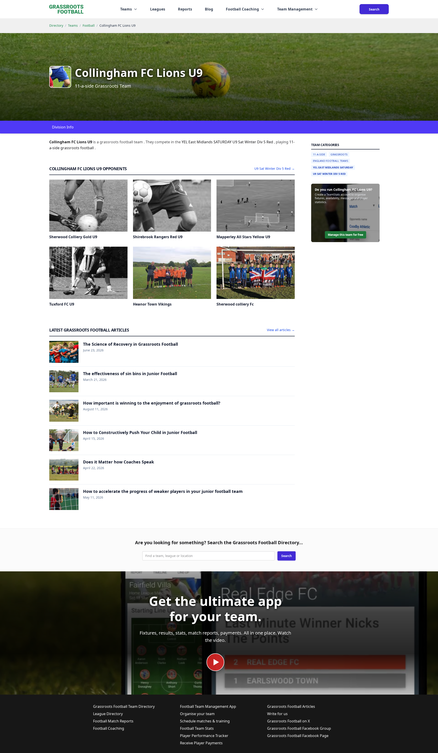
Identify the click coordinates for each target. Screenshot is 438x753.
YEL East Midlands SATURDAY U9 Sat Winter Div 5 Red (228, 141)
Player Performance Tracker (204, 735)
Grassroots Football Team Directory (124, 706)
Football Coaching (108, 728)
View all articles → (281, 330)
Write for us (277, 713)
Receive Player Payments (201, 742)
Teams (73, 25)
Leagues (157, 9)
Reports (185, 9)
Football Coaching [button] (242, 9)
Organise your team (197, 713)
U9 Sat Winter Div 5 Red (329, 174)
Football (89, 25)
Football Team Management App (208, 706)
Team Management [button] (295, 9)
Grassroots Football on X (288, 721)
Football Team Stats (197, 728)
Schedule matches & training (205, 721)
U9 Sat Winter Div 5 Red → (274, 168)
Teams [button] (126, 9)
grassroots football (77, 147)
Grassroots (339, 154)
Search (374, 9)
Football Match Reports (113, 721)
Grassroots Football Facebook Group (299, 728)
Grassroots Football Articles (291, 706)
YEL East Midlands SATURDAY (333, 167)
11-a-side (319, 154)
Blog (209, 9)
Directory (56, 25)
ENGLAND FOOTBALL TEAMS (330, 161)
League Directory (108, 713)
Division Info (63, 127)
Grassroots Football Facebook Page (297, 735)
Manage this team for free (345, 235)
